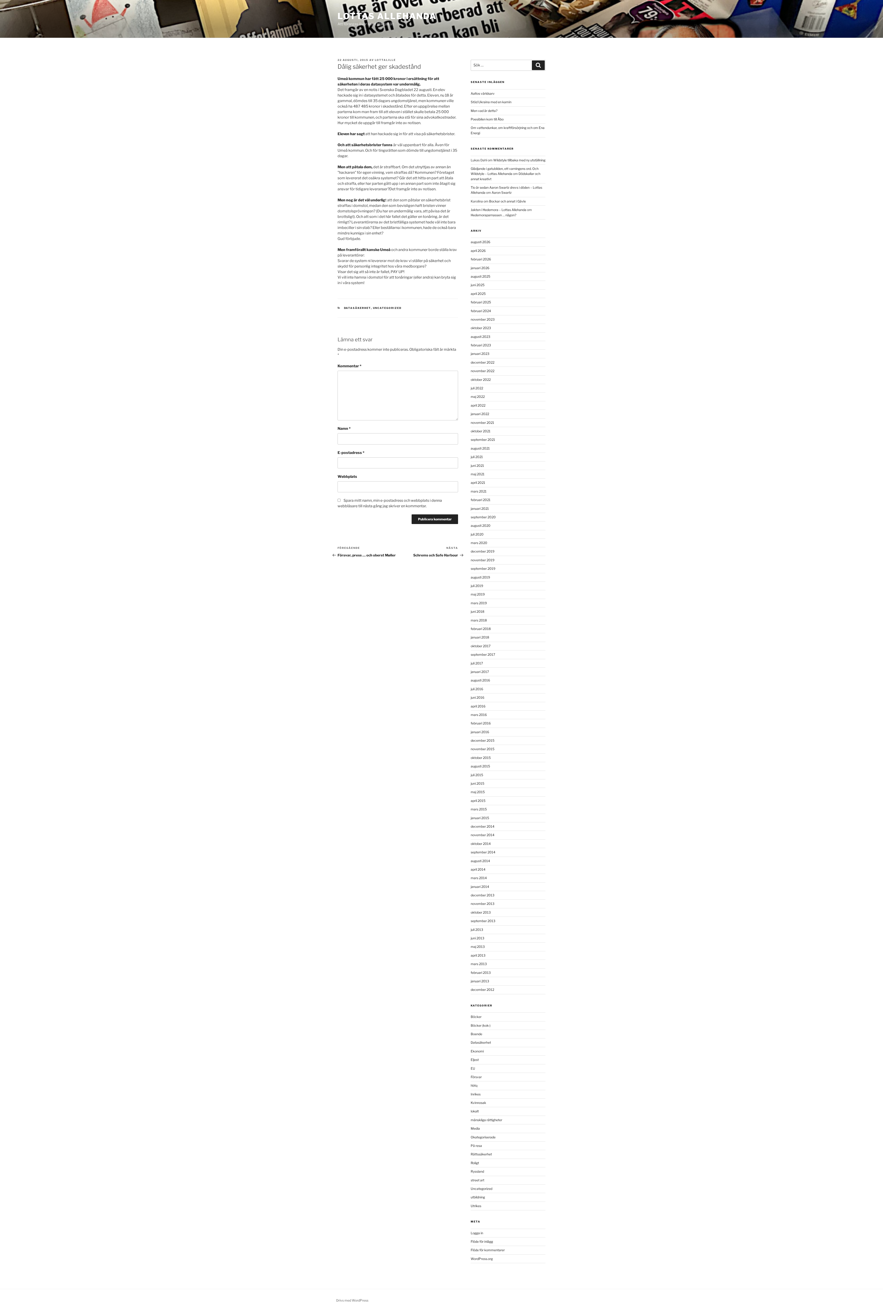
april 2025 (478, 294)
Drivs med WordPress (352, 1300)
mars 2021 (479, 491)
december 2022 (482, 362)
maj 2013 (478, 947)
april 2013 (478, 955)
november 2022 (482, 371)
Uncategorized (387, 308)
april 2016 (478, 706)
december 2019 (482, 551)
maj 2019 (478, 594)
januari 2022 (480, 414)
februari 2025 (481, 302)
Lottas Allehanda (387, 16)
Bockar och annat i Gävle (507, 201)
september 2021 (483, 440)
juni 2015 (477, 783)
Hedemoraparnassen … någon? (493, 215)
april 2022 (478, 405)
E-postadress (351, 452)
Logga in (477, 1233)
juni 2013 (477, 938)
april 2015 (478, 801)
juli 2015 (477, 775)
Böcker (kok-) (480, 1025)
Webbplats (347, 476)
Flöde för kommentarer (488, 1250)
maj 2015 (478, 792)
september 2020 (483, 517)
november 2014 (482, 835)
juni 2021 (477, 465)
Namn (344, 428)
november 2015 (482, 749)
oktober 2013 (481, 912)
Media (475, 1128)
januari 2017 (480, 672)
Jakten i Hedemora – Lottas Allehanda (498, 210)
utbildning (478, 1197)
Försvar (476, 1077)
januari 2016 (480, 732)
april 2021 (478, 482)
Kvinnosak (478, 1103)
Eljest (475, 1060)
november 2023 (483, 319)
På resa (476, 1146)
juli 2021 (477, 457)
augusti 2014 (480, 861)
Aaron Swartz (502, 192)
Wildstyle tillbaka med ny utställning (519, 160)
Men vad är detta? (484, 111)
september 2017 (483, 654)
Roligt (475, 1163)
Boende (476, 1034)
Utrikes (476, 1206)
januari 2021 (480, 508)
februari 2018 (481, 629)
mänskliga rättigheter (486, 1120)
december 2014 (482, 826)
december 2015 (482, 740)
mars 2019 (479, 603)
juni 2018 (477, 611)
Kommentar (349, 366)
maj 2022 (478, 397)
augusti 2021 (480, 448)
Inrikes (476, 1094)
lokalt (475, 1111)
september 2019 (483, 568)
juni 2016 (477, 697)
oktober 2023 (481, 328)
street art (477, 1180)
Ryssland (477, 1171)
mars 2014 (479, 878)
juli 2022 (477, 388)
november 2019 (482, 560)
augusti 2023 (480, 337)
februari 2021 (480, 500)
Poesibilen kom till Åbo (487, 119)
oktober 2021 (480, 431)
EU (473, 1068)
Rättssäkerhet (481, 1154)
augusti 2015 (480, 766)
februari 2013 (481, 973)
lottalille (385, 60)
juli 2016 (477, 689)
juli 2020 (477, 534)
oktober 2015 (481, 758)
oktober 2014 (481, 844)
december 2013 (482, 895)
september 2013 (483, 921)
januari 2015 (480, 818)
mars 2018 (479, 620)
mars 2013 (479, 964)
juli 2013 (477, 930)
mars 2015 (479, 809)
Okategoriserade (483, 1137)
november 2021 (482, 423)
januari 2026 (480, 268)
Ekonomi (477, 1051)
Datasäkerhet (357, 308)
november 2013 (482, 904)
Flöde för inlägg (482, 1241)
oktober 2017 (480, 646)
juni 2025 (478, 285)
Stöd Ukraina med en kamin (491, 102)
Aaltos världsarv (483, 93)
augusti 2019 (480, 577)
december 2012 (482, 990)
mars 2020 (479, 543)
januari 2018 (480, 637)
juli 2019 (477, 586)
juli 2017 (477, 663)
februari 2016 (481, 723)
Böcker (476, 1017)
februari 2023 (481, 345)
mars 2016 (479, 715)
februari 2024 (481, 311)
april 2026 (478, 251)
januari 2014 (480, 887)
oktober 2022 (481, 380)
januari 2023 (480, 354)
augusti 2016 (480, 680)
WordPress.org (482, 1259)
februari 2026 (481, 259)
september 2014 (483, 852)
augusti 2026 (480, 242)
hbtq (474, 1085)
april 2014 (478, 869)
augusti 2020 (480, 525)
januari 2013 (480, 981)
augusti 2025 (480, 276)
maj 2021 (478, 474)
